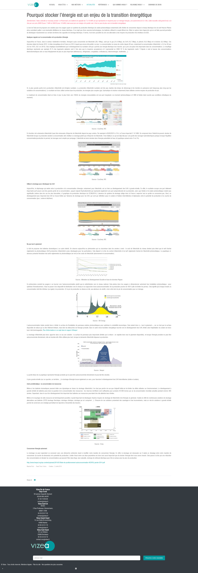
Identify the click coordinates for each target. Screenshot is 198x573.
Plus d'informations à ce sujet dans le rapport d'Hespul (60, 330)
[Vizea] (33, 5)
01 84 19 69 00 (43, 499)
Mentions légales (26, 564)
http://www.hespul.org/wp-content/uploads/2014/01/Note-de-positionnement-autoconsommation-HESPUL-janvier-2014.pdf (66, 463)
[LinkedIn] (35, 480)
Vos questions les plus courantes (52, 564)
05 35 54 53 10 (43, 537)
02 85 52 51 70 (43, 525)
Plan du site (36, 564)
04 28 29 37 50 (43, 513)
